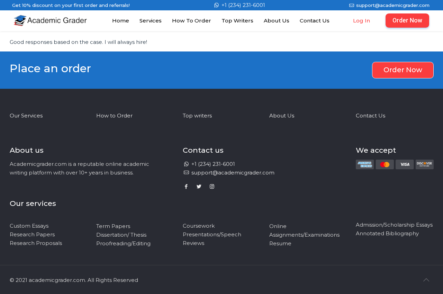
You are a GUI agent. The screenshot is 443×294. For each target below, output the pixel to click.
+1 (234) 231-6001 (242, 5)
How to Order (114, 115)
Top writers (197, 115)
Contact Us (370, 115)
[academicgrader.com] (50, 27)
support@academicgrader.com (392, 5)
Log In (361, 20)
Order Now (407, 20)
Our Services (26, 115)
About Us (281, 115)
